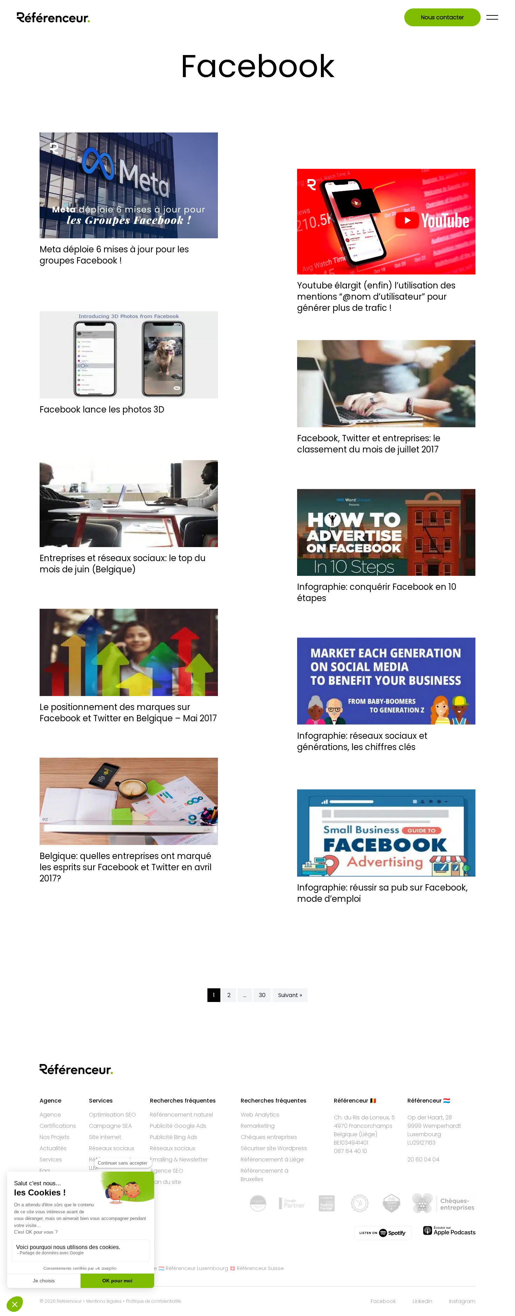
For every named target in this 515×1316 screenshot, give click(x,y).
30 (262, 995)
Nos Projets (54, 1137)
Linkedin (422, 1301)
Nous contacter (442, 17)
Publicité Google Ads (178, 1126)
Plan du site (165, 1182)
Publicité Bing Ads (173, 1137)
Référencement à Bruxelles (264, 1175)
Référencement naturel (181, 1115)
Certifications (58, 1126)
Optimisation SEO (112, 1115)
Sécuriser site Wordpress (274, 1148)
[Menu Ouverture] (492, 17)
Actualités (53, 1148)
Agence (50, 1115)
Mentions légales (104, 1301)
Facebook (383, 1301)
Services (51, 1159)
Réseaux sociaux (111, 1148)
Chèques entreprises (269, 1137)
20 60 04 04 (423, 1159)
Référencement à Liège (272, 1159)
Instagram (462, 1301)
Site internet (105, 1137)
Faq (45, 1171)
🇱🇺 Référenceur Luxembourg (193, 1268)
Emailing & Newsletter (179, 1159)
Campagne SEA (110, 1126)
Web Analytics (260, 1115)
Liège (368, 1134)
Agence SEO (166, 1171)
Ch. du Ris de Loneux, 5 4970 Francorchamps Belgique (364, 1125)
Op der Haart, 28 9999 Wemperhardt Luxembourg (434, 1125)
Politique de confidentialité (153, 1301)
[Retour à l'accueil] (53, 17)
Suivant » (290, 995)
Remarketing (258, 1126)
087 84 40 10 (350, 1151)
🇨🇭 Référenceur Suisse (256, 1268)
